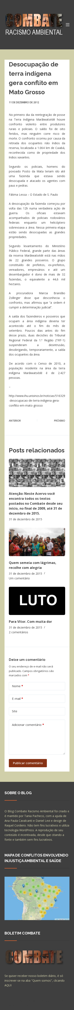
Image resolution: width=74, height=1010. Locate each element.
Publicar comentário (28, 763)
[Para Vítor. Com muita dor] (37, 601)
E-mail (17, 698)
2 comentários (18, 632)
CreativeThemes (16, 1005)
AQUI (8, 985)
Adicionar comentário (28, 725)
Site (14, 711)
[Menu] (67, 25)
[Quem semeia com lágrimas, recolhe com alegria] (37, 542)
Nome (17, 686)
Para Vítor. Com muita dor (30, 621)
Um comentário (19, 578)
